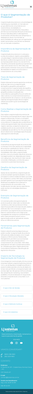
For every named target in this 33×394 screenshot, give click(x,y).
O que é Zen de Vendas (11, 288)
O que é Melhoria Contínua (12, 304)
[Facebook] (11, 343)
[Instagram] (16, 343)
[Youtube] (21, 343)
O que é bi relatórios (10, 312)
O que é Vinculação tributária (13, 296)
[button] (31, 6)
